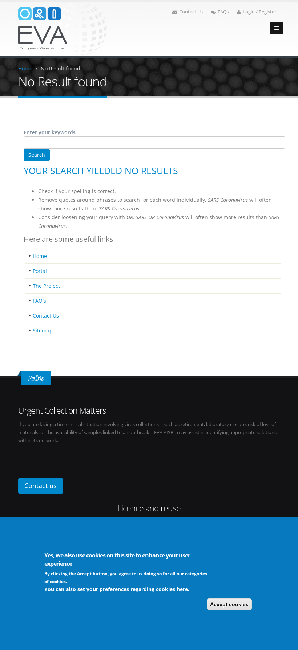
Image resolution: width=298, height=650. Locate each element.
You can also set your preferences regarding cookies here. (116, 589)
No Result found (60, 68)
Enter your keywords (50, 132)
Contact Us (191, 12)
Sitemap (43, 330)
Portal (40, 270)
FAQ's (39, 300)
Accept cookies (229, 604)
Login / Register (259, 12)
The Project (46, 285)
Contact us (40, 485)
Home (25, 68)
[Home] (62, 28)
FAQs (223, 12)
